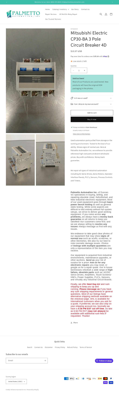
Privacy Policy (60, 347)
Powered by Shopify (33, 389)
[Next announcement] (112, 2)
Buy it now (92, 119)
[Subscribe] (45, 360)
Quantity (73, 66)
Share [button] (75, 323)
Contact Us (38, 347)
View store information (81, 134)
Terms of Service (86, 347)
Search (29, 347)
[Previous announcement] (6, 2)
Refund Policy (72, 347)
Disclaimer (49, 347)
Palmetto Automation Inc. (18, 389)
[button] (60, 9)
